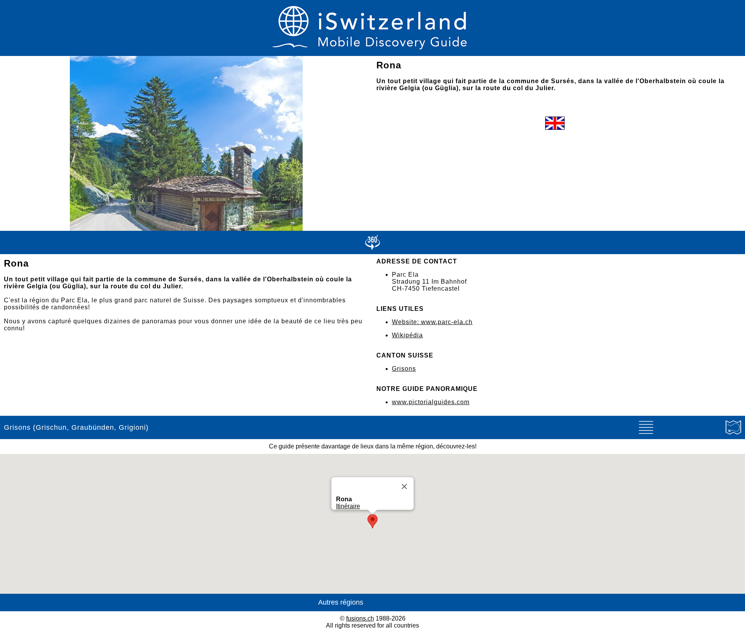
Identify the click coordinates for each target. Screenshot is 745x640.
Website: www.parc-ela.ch (432, 322)
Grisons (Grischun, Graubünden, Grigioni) (76, 427)
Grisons (404, 368)
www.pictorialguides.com (431, 402)
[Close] (404, 486)
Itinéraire (348, 506)
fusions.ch (360, 618)
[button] (372, 521)
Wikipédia (407, 335)
